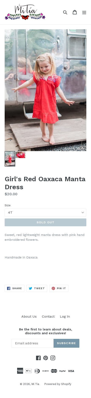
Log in (65, 316)
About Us (29, 316)
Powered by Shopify (57, 384)
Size (8, 205)
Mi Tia (35, 384)
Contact (48, 316)
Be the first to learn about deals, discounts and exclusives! (45, 331)
